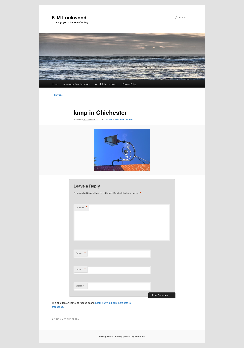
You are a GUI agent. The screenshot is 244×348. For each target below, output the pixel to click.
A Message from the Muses (76, 84)
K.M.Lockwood (69, 17)
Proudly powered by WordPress (130, 336)
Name (81, 253)
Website (80, 285)
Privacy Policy (129, 84)
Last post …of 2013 (124, 119)
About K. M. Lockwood (106, 84)
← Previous (57, 94)
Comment (81, 207)
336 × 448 (107, 119)
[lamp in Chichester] (122, 150)
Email (81, 269)
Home (55, 84)
